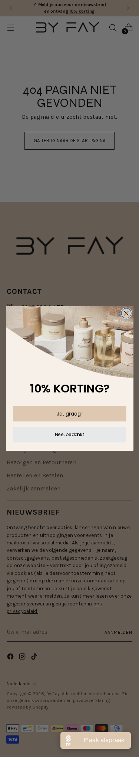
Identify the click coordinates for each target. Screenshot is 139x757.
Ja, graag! (69, 413)
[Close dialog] (126, 313)
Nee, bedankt (69, 434)
